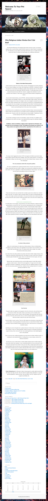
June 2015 (7, 437)
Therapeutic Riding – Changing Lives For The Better (15, 390)
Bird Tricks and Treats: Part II (10, 398)
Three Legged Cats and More (10, 392)
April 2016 (7, 426)
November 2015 (8, 431)
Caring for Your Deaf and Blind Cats (12, 389)
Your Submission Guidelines (19, 31)
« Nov (13, 491)
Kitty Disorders (8, 388)
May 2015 (7, 438)
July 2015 (7, 435)
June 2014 (7, 450)
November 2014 (8, 446)
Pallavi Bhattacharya (23, 378)
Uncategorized (8, 475)
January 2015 (7, 443)
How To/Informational (9, 472)
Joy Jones (18, 44)
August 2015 (7, 434)
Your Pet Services (13, 28)
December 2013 (8, 458)
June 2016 (7, 423)
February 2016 (8, 429)
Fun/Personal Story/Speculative (11, 470)
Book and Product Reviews (10, 468)
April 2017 (7, 417)
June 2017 (7, 414)
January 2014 (7, 456)
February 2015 (8, 442)
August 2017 (7, 411)
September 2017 (8, 410)
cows (17, 378)
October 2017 (7, 409)
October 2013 (7, 460)
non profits (7, 474)
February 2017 (8, 419)
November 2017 (8, 408)
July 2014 (7, 448)
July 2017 (7, 413)
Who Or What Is (8, 478)
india (11, 378)
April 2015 (7, 439)
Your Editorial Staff (9, 31)
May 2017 (7, 415)
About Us (29, 28)
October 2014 (7, 447)
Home (7, 28)
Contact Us (35, 28)
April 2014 (7, 452)
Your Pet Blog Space (22, 28)
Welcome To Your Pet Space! (14, 7)
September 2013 (8, 462)
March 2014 (7, 454)
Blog (9, 378)
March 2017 (7, 418)
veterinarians (7, 477)
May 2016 (7, 425)
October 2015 (7, 433)
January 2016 (7, 430)
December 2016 (8, 422)
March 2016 (7, 427)
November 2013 (8, 459)
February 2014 (8, 455)
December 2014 (8, 444)
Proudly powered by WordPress (24, 496)
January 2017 (7, 421)
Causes (6, 469)
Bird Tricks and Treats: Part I (10, 393)
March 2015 (7, 441)
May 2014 (7, 451)
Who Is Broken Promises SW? (18, 399)
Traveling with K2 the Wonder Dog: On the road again (21, 403)
